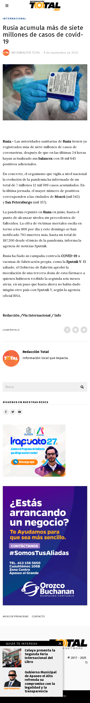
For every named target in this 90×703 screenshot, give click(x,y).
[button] (82, 387)
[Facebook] (67, 329)
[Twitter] (84, 329)
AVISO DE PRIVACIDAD (15, 616)
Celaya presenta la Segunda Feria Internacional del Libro (40, 656)
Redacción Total (36, 352)
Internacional (14, 18)
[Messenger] (75, 329)
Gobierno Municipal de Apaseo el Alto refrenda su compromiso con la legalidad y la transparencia (41, 681)
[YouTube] (20, 412)
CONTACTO (38, 616)
